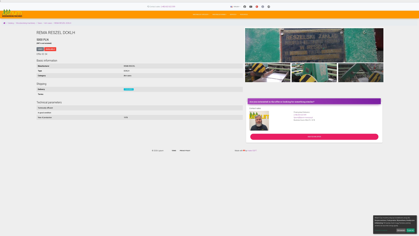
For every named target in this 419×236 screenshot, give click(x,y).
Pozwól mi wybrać (381, 230)
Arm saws (48, 23)
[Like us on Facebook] (245, 7)
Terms (174, 150)
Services (233, 14)
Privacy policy (185, 150)
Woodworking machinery (25, 23)
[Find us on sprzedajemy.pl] (257, 7)
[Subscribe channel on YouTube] (251, 7)
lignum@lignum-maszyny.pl (303, 117)
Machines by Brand (219, 14)
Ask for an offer (314, 137)
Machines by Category (200, 14)
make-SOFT (252, 151)
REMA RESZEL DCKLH (62, 23)
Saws (40, 23)
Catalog (11, 23)
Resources (244, 14)
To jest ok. (410, 230)
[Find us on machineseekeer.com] (263, 7)
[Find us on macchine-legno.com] (269, 7)
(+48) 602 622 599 (168, 7)
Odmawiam (401, 230)
